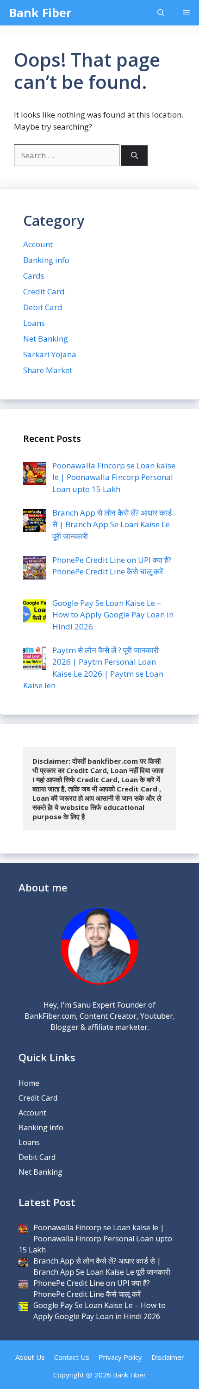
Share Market (47, 370)
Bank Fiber (40, 12)
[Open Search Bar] (161, 12)
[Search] (134, 155)
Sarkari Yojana (49, 354)
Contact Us (71, 1357)
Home (29, 1083)
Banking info (46, 260)
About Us (30, 1357)
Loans (34, 323)
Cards (33, 275)
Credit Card (44, 291)
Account (38, 244)
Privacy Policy (120, 1357)
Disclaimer (167, 1357)
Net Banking (45, 338)
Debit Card (42, 307)
